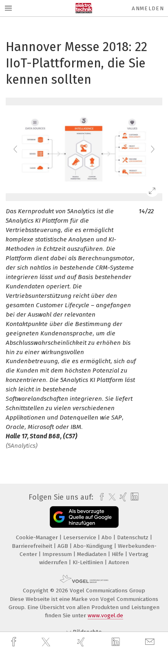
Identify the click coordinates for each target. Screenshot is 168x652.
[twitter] (46, 642)
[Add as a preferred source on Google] (84, 517)
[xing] (82, 642)
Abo (107, 537)
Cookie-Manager (38, 537)
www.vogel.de (105, 615)
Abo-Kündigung (93, 546)
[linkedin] (117, 642)
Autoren (118, 562)
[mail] (151, 642)
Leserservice (80, 537)
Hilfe (118, 554)
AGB (63, 546)
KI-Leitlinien (89, 562)
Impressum (57, 554)
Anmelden (148, 8)
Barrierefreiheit (33, 546)
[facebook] (14, 642)
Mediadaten (92, 554)
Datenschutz (133, 537)
